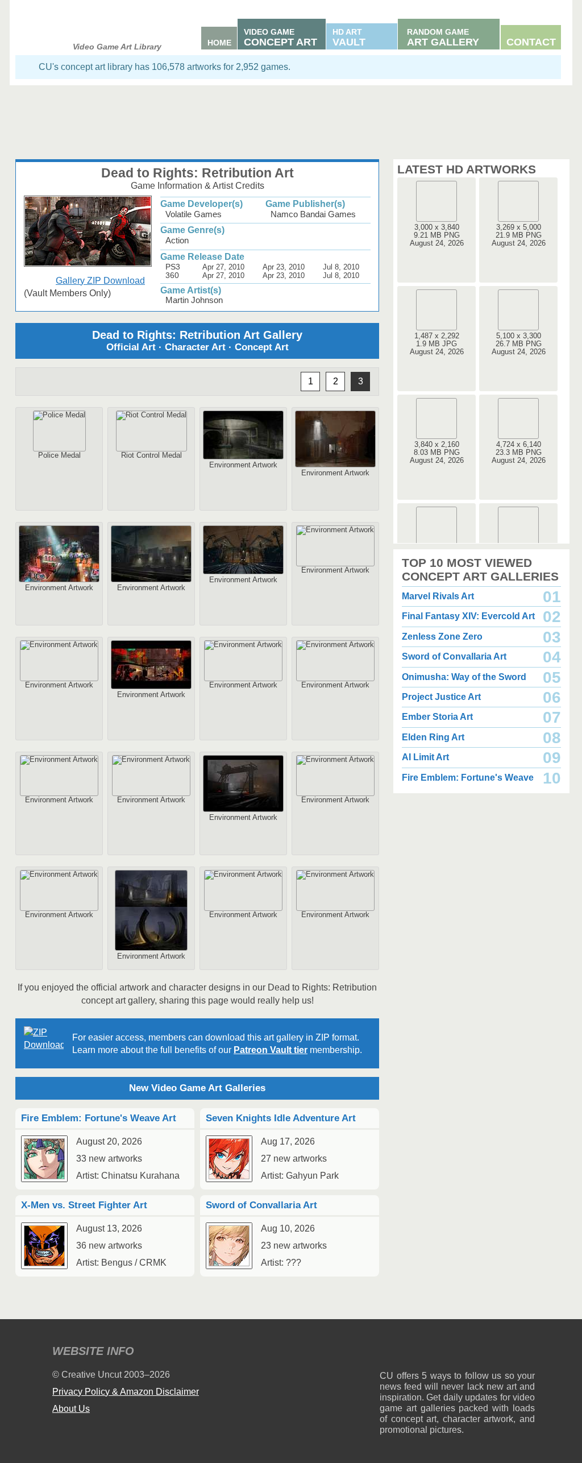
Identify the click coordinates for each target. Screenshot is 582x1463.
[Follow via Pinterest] (526, 1353)
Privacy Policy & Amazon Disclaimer (125, 1391)
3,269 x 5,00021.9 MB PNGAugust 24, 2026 (519, 235)
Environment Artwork (243, 465)
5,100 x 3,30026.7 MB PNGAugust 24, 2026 (519, 343)
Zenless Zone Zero (442, 636)
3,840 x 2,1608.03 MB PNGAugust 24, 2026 (437, 452)
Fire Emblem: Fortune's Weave (468, 777)
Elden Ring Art (433, 737)
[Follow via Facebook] (457, 1353)
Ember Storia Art (437, 717)
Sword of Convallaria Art (454, 656)
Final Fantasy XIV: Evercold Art (468, 616)
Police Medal (59, 455)
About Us (71, 1409)
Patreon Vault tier (270, 1050)
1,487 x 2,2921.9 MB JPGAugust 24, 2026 (437, 343)
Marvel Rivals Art (438, 596)
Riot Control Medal (151, 455)
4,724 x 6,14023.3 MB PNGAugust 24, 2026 (519, 452)
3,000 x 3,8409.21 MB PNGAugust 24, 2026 (437, 235)
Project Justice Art (441, 697)
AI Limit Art (425, 757)
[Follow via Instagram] (422, 1353)
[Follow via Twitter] (492, 1353)
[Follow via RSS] (388, 1353)
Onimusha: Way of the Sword (464, 677)
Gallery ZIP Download (100, 280)
